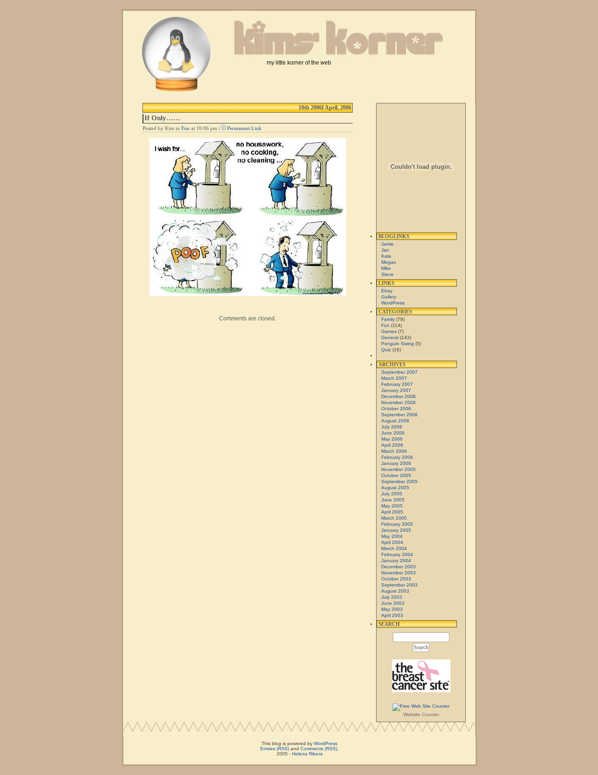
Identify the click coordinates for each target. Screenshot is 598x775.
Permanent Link (244, 128)
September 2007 (399, 372)
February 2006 (397, 457)
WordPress (393, 302)
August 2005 (395, 487)
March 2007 (394, 378)
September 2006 (399, 414)
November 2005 (398, 469)
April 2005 (392, 511)
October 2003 (396, 578)
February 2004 (397, 554)
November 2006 (398, 402)
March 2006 (394, 451)
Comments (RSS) (318, 748)
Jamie (387, 243)
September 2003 (399, 584)
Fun (185, 128)
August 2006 (395, 420)
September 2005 (399, 481)
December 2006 (398, 396)
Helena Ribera (307, 753)
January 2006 (396, 463)
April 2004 (392, 542)
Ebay (386, 290)
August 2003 (395, 591)
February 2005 (397, 524)
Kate (386, 256)
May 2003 (392, 609)
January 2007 (396, 390)
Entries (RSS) (274, 748)
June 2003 (393, 603)
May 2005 (392, 505)
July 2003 (391, 597)
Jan (385, 250)
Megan (388, 262)
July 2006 (391, 426)
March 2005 (394, 518)
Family (388, 319)
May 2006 (392, 439)
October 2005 (396, 475)
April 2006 (392, 445)
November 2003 (398, 572)
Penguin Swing (397, 343)
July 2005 (391, 493)
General (390, 337)
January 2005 (396, 530)
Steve (387, 274)
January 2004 (396, 560)
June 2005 (393, 499)
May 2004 (392, 536)
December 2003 (398, 566)
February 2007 (397, 384)
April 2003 (392, 615)
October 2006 (396, 408)
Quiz (386, 349)
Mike (386, 268)
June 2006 (393, 432)
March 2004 (394, 548)
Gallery (388, 296)
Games (389, 331)
